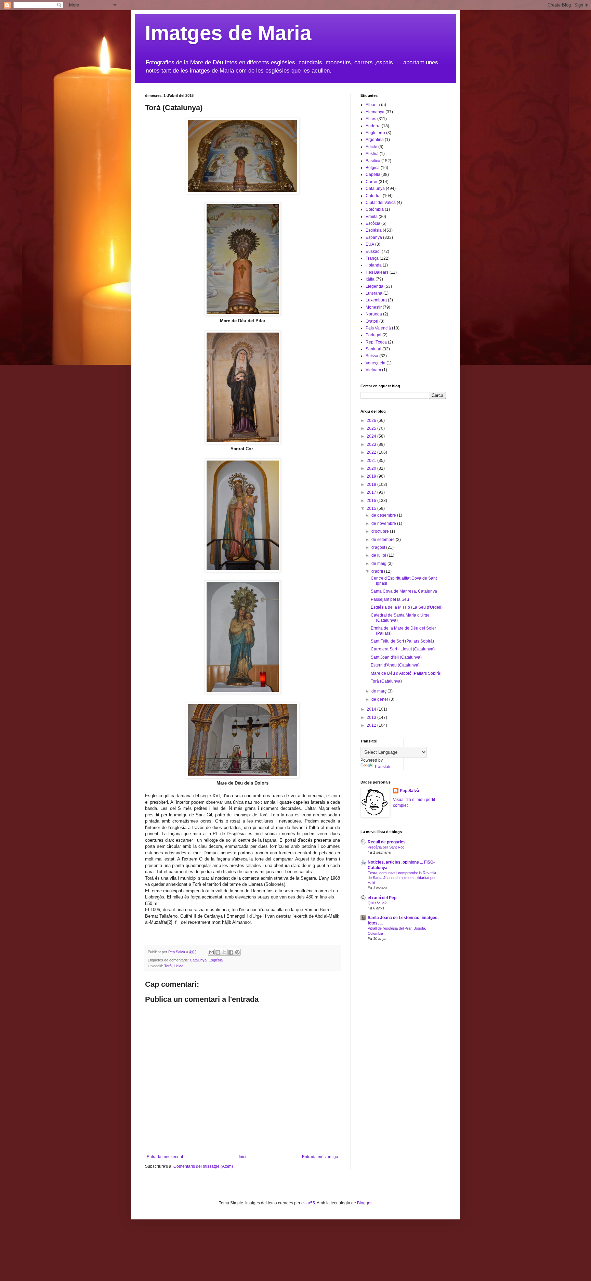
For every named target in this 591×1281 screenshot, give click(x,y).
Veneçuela (375, 363)
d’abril (377, 571)
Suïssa (372, 355)
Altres (371, 118)
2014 (372, 709)
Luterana (374, 293)
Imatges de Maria (228, 33)
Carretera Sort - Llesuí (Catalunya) (403, 649)
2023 (372, 444)
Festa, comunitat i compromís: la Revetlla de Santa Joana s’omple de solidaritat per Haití (402, 878)
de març (379, 691)
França (372, 258)
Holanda (374, 265)
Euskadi (373, 251)
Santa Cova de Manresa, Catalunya (404, 591)
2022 (372, 452)
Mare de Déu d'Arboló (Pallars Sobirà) (406, 673)
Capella (373, 174)
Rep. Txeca (376, 342)
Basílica (373, 160)
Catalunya (198, 960)
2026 (372, 420)
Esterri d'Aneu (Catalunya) (395, 665)
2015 (372, 508)
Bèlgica (373, 167)
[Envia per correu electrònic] (211, 952)
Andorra (373, 126)
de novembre (384, 523)
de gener (380, 699)
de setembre (383, 539)
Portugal (373, 335)
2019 (372, 476)
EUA (370, 244)
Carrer (372, 181)
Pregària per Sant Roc (386, 847)
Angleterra (375, 132)
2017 (372, 492)
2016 (372, 500)
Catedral (374, 195)
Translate (383, 766)
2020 (372, 468)
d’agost (378, 547)
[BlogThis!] (217, 952)
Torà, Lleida (173, 966)
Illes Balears (377, 272)
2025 (372, 428)
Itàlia (370, 279)
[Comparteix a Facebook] (230, 952)
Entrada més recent (165, 1156)
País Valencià (378, 328)
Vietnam (373, 369)
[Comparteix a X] (224, 952)
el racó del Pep (382, 897)
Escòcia (373, 223)
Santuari (373, 349)
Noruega (374, 314)
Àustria (372, 153)
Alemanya (375, 111)
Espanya (374, 237)
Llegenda (374, 286)
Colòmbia (375, 209)
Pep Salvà (409, 790)
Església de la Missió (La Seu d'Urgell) (407, 607)
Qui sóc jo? (377, 903)
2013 (372, 717)
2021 (372, 460)
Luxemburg (376, 300)
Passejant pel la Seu (390, 599)
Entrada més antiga (320, 1156)
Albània (373, 104)
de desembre (384, 515)
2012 (372, 725)
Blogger (364, 1203)
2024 (372, 436)
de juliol (379, 555)
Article (371, 146)
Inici (242, 1156)
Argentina (375, 139)
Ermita (372, 216)
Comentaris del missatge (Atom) (203, 1166)
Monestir (374, 307)
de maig (379, 563)
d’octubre (380, 531)
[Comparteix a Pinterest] (237, 952)
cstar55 (308, 1203)
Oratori (372, 321)
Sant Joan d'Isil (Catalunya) (396, 657)
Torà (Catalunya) (386, 681)
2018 (372, 484)
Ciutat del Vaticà (381, 202)
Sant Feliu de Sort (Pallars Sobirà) (402, 641)
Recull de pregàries (387, 842)
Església (216, 960)
